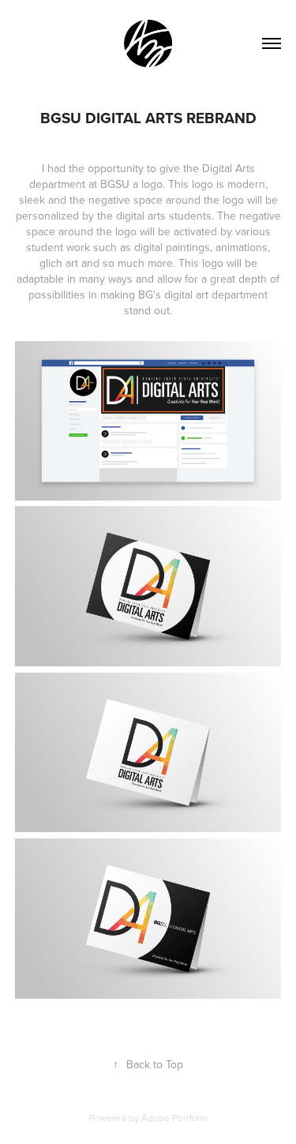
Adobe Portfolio (174, 1117)
